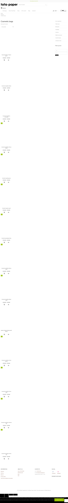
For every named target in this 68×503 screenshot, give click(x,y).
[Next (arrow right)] (6, 496)
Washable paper (20, 472)
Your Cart (65, 10)
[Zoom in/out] (15, 495)
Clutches (57, 32)
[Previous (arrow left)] (2, 496)
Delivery (2, 473)
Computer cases (58, 40)
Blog (29, 10)
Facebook (53, 473)
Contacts (34, 10)
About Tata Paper (12, 10)
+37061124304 (38, 471)
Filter (57, 55)
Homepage (5, 10)
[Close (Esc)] (2, 495)
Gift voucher (24, 10)
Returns (2, 474)
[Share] (6, 495)
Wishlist (4, 8)
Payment (2, 471)
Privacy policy (3, 476)
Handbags (57, 29)
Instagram (59, 473)
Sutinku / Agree (59, 499)
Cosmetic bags (58, 37)
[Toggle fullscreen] (11, 495)
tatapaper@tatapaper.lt (41, 472)
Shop (18, 10)
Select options (4, 60)
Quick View (8, 273)
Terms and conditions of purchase (7, 478)
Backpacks (57, 26)
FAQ (18, 475)
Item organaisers (58, 21)
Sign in (56, 10)
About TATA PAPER (21, 471)
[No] (2, 502)
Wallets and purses (58, 35)
